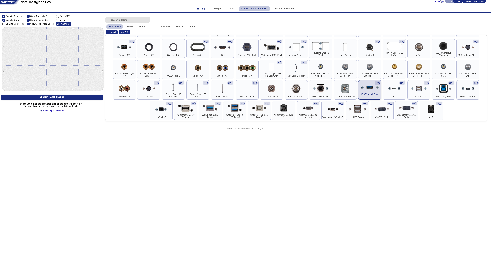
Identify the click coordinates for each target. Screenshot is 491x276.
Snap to (9, 20)
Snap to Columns (14, 16)
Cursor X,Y (65, 16)
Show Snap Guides (39, 20)
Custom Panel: (52, 97)
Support (467, 1)
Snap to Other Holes (15, 24)
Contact (457, 1)
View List (112, 32)
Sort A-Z (124, 32)
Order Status (478, 1)
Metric (62, 20)
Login (449, 1)
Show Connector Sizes (40, 16)
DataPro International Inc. (246, 129)
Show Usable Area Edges (42, 24)
